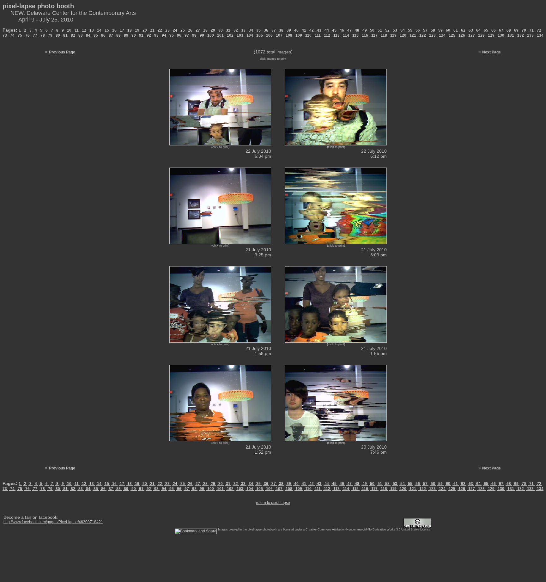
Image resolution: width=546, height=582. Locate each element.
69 (516, 30)
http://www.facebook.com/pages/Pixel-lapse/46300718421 (53, 522)
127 (471, 35)
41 (304, 30)
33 (243, 30)
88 (118, 35)
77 (35, 35)
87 (111, 35)
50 (372, 30)
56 (418, 30)
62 (463, 30)
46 (342, 30)
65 (486, 30)
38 (281, 30)
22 (160, 30)
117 (374, 35)
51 (380, 30)
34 (251, 30)
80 (58, 35)
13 (91, 30)
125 (452, 35)
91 (141, 35)
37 (273, 30)
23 (167, 30)
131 (511, 35)
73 (5, 35)
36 (266, 30)
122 (422, 35)
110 (308, 35)
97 (187, 35)
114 (346, 35)
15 (107, 30)
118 (384, 35)
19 (137, 30)
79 (50, 35)
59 (440, 30)
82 (73, 35)
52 (387, 30)
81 (65, 35)
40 (296, 30)
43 (319, 30)
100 (210, 35)
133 (530, 35)
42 (311, 30)
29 (213, 30)
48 (357, 30)
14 (99, 30)
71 (531, 30)
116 (365, 35)
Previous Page (62, 52)
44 (327, 30)
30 (220, 30)
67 (501, 30)
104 (250, 35)
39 (289, 30)
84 (88, 35)
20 (145, 30)
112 (327, 35)
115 (355, 35)
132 (520, 35)
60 (448, 30)
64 (478, 30)
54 (402, 30)
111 (318, 35)
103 (240, 35)
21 (152, 30)
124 (442, 35)
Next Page (491, 52)
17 (122, 30)
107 (279, 35)
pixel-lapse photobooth (262, 529)
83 (80, 35)
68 (509, 30)
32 (236, 30)
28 (205, 30)
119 (393, 35)
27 (198, 30)
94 (164, 35)
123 (432, 35)
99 (202, 35)
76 (27, 35)
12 (84, 30)
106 (269, 35)
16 (114, 30)
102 (230, 35)
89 (126, 35)
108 (289, 35)
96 (179, 35)
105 (259, 35)
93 (156, 35)
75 (20, 35)
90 (133, 35)
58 (433, 30)
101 (220, 35)
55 (410, 30)
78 (42, 35)
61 (455, 30)
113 (336, 35)
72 (539, 30)
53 (395, 30)
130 (501, 35)
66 (493, 30)
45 (334, 30)
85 (96, 35)
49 (364, 30)
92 (149, 35)
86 (103, 35)
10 (69, 30)
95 (171, 35)
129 (491, 35)
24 (175, 30)
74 (12, 35)
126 (462, 35)
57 (425, 30)
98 (194, 35)
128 (481, 35)
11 (77, 30)
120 (403, 35)
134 (539, 35)
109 (298, 35)
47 (349, 30)
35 (258, 30)
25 (182, 30)
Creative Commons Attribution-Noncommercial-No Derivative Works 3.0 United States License (368, 529)
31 (228, 30)
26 (190, 30)
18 (129, 30)
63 (471, 30)
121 (413, 35)
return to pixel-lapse (273, 502)
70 (524, 30)
